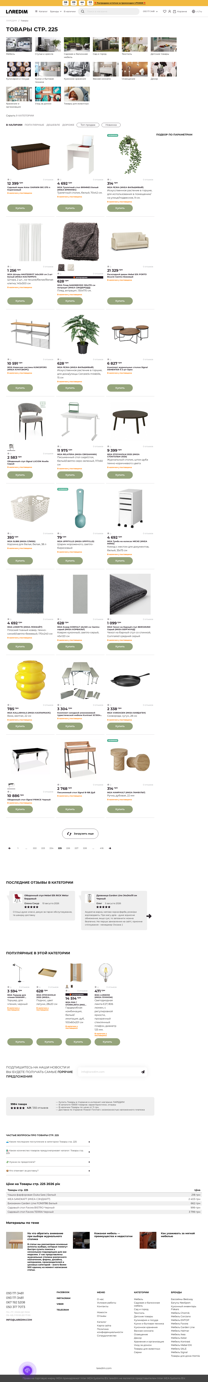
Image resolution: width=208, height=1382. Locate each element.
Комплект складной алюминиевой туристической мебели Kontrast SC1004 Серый (78, 714)
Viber (60, 1304)
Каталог (43, 11)
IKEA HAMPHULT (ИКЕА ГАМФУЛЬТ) (126, 792)
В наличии (70, 11)
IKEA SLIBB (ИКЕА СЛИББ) (21, 541)
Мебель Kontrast (180, 1341)
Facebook (63, 1292)
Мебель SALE (179, 1348)
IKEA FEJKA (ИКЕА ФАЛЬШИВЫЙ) (125, 187)
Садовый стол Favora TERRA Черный (31, 1211)
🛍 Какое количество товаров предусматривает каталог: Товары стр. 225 (45, 1151)
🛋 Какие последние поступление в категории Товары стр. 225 (41, 1141)
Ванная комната (143, 1330)
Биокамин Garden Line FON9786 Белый (32, 1203)
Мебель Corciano (181, 1316)
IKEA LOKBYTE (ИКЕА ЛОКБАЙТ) (24, 627)
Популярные (34, 124)
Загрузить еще (84, 833)
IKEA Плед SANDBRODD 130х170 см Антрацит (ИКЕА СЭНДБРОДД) (76, 286)
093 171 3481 (149, 11)
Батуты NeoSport (180, 1302)
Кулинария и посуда (146, 1320)
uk (197, 11)
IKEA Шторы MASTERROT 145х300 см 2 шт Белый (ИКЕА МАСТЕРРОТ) (29, 275)
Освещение (141, 1334)
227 (76, 848)
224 (51, 848)
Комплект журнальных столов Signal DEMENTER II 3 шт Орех (127, 368)
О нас (100, 1299)
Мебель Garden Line (183, 1327)
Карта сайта (104, 1325)
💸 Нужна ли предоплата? (20, 1162)
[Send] (143, 1072)
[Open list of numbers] (156, 11)
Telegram (63, 1309)
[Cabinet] (169, 11)
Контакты (102, 1306)
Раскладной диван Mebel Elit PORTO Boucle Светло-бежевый (127, 275)
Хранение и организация (149, 1341)
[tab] (48, 1141)
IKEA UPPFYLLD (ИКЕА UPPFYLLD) (75, 541)
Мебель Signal (179, 1352)
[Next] (110, 848)
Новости (102, 1312)
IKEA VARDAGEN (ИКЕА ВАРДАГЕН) (126, 713)
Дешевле (53, 124)
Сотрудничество (106, 1335)
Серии (138, 1352)
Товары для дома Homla (185, 1355)
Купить (20, 208)
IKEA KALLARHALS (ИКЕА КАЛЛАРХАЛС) (29, 713)
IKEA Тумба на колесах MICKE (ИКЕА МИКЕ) (127, 542)
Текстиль (139, 1312)
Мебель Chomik (180, 1312)
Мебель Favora (179, 1323)
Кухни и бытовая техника (149, 1323)
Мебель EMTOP (180, 1320)
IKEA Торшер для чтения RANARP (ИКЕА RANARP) (16, 996)
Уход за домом (143, 1345)
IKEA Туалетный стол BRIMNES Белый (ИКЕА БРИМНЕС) (77, 188)
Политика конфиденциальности (110, 1331)
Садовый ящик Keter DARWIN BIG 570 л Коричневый (28, 188)
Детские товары (143, 1316)
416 (102, 848)
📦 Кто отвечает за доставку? (22, 1170)
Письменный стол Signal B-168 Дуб (76, 792)
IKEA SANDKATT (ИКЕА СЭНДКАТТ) (29, 1199)
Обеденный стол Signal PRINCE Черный (29, 800)
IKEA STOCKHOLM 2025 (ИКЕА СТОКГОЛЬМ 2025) (123, 455)
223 (43, 848)
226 (68, 848)
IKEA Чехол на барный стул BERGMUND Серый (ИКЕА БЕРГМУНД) (128, 628)
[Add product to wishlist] (51, 136)
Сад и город (141, 1309)
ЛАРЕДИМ (11, 20)
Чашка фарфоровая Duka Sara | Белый (32, 1194)
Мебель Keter (179, 1337)
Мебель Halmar (180, 1330)
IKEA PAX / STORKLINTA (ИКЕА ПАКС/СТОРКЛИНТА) (75, 1003)
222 (35, 848)
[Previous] (9, 848)
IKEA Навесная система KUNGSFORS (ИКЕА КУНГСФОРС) (27, 368)
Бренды (55, 11)
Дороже (68, 124)
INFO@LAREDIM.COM (19, 1319)
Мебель (138, 1299)
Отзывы (101, 1315)
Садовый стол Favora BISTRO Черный (31, 1207)
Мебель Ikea (178, 1334)
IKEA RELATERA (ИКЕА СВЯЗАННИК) (77, 454)
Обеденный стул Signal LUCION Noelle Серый (28, 462)
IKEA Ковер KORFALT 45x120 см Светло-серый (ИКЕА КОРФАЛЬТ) (78, 628)
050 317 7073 (15, 1307)
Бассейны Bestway (182, 1299)
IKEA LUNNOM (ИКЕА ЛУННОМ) (104, 996)
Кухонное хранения (146, 1327)
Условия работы (106, 1302)
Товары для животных (147, 1348)
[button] (149, 916)
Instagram (63, 1298)
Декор (138, 1337)
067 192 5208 (15, 1302)
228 (85, 848)
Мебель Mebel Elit (181, 1345)
